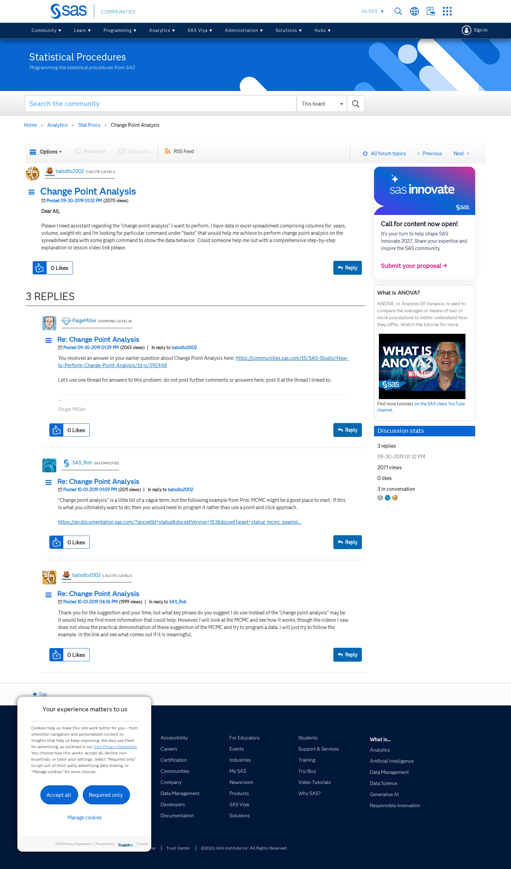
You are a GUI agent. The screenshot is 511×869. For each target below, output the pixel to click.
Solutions (286, 30)
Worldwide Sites (414, 11)
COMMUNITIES (118, 12)
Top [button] (43, 694)
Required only (106, 795)
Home (30, 125)
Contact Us (431, 11)
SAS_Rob (82, 463)
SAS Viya (198, 30)
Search (398, 11)
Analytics (159, 30)
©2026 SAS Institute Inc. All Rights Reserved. (244, 848)
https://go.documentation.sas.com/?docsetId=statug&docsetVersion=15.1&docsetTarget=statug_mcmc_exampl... (179, 522)
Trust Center (178, 848)
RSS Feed (184, 151)
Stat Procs (89, 125)
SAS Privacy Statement (115, 746)
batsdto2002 (70, 171)
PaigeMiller (84, 320)
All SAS (369, 11)
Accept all (58, 795)
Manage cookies (84, 817)
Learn (80, 30)
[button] (33, 192)
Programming (118, 30)
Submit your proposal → (414, 266)
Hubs (320, 30)
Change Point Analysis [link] (135, 125)
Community (44, 30)
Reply (351, 268)
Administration (241, 30)
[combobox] (195, 103)
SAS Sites (447, 11)
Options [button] (49, 152)
